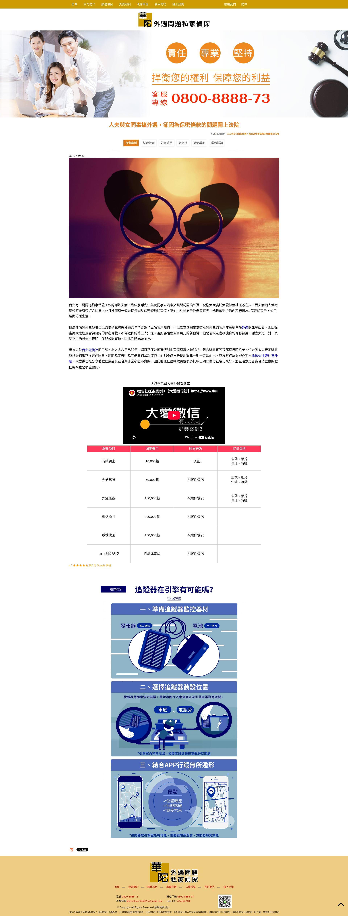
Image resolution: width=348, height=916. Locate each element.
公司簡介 (89, 4)
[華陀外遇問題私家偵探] (174, 19)
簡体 (244, 4)
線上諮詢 (178, 4)
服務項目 (107, 4)
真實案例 (125, 4)
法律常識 (142, 4)
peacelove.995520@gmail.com (145, 901)
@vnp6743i (183, 901)
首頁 (74, 4)
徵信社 (183, 143)
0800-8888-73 (130, 896)
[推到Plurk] (71, 849)
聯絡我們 (230, 4)
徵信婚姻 (217, 143)
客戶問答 (160, 4)
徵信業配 (199, 143)
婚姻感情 (166, 143)
